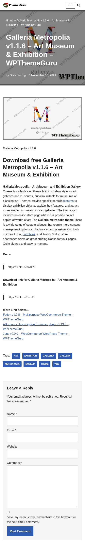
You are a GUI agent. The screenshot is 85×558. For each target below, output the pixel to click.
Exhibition (30, 356)
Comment (14, 462)
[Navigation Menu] (70, 5)
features (68, 200)
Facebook (29, 234)
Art (16, 356)
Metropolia (12, 364)
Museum (30, 364)
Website (12, 446)
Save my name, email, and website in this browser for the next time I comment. (41, 519)
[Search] (78, 5)
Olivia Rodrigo (18, 75)
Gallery (65, 356)
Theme (44, 364)
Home (9, 20)
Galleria (48, 356)
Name (12, 414)
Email (11, 430)
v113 (56, 364)
